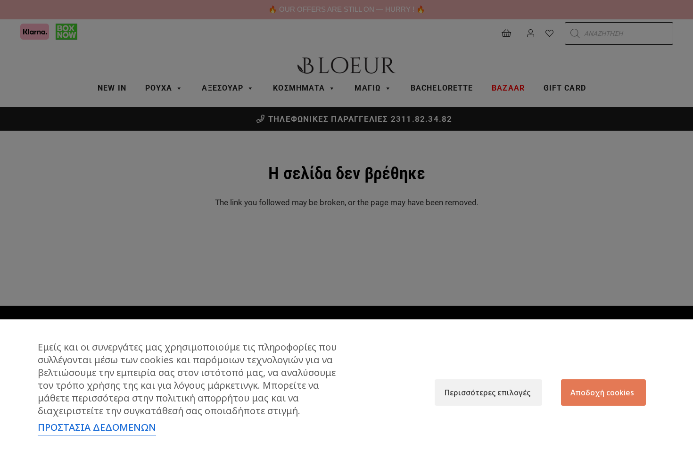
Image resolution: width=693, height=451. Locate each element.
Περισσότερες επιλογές (487, 392)
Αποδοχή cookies (602, 392)
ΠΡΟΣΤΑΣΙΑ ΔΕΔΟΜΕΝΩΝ (97, 427)
